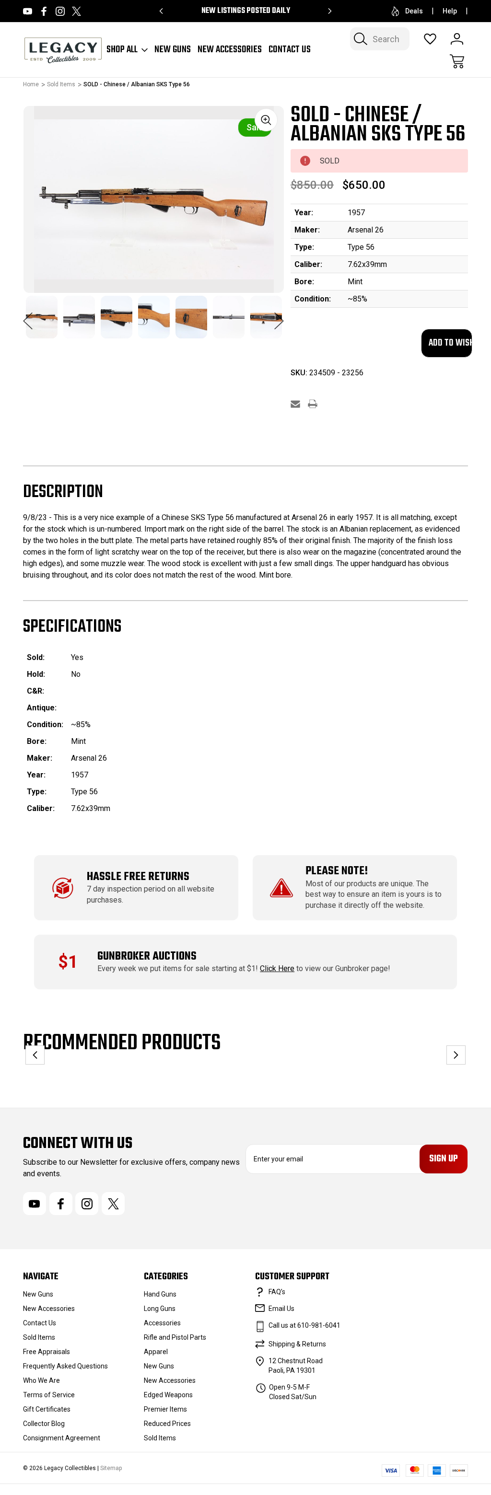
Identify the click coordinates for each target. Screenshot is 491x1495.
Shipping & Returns (297, 1344)
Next (279, 316)
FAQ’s (277, 1292)
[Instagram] (60, 11)
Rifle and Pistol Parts (175, 1337)
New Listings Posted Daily (245, 11)
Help (450, 11)
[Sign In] (457, 39)
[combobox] (379, 38)
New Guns (172, 50)
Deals (414, 11)
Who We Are (41, 1380)
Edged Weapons (168, 1395)
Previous (28, 316)
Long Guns (159, 1308)
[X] (76, 11)
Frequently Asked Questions (65, 1366)
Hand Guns (160, 1294)
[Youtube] (27, 11)
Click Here (277, 968)
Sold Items (39, 1337)
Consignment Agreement (61, 1438)
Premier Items (165, 1409)
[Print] (312, 403)
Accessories (162, 1323)
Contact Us (290, 50)
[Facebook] (43, 11)
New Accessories (230, 50)
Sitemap (111, 1468)
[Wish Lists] (430, 39)
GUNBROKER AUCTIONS (147, 956)
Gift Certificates (46, 1409)
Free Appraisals (46, 1352)
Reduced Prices (167, 1423)
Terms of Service (49, 1395)
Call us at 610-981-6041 (304, 1325)
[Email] (295, 403)
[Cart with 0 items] (457, 61)
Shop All (122, 50)
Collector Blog (44, 1423)
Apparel (156, 1352)
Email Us (281, 1308)
